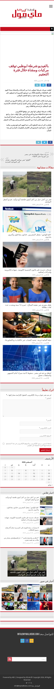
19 (34, 476)
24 (49, 479)
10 (49, 473)
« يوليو (50, 485)
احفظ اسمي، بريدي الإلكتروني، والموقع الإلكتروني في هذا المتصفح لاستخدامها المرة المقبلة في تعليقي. (28, 444)
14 (19, 473)
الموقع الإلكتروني (45, 436)
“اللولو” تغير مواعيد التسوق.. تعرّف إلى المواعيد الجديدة (18, 160)
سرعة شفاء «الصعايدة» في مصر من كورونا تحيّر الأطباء (37, 154)
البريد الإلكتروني (45, 428)
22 (12, 476)
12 (34, 473)
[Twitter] (22, 641)
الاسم (48, 420)
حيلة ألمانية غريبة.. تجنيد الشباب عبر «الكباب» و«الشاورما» (28, 340)
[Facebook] (27, 641)
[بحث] (10, 659)
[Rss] (32, 641)
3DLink (28, 677)
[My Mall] (27, 11)
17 (49, 476)
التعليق (48, 398)
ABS (13, 677)
